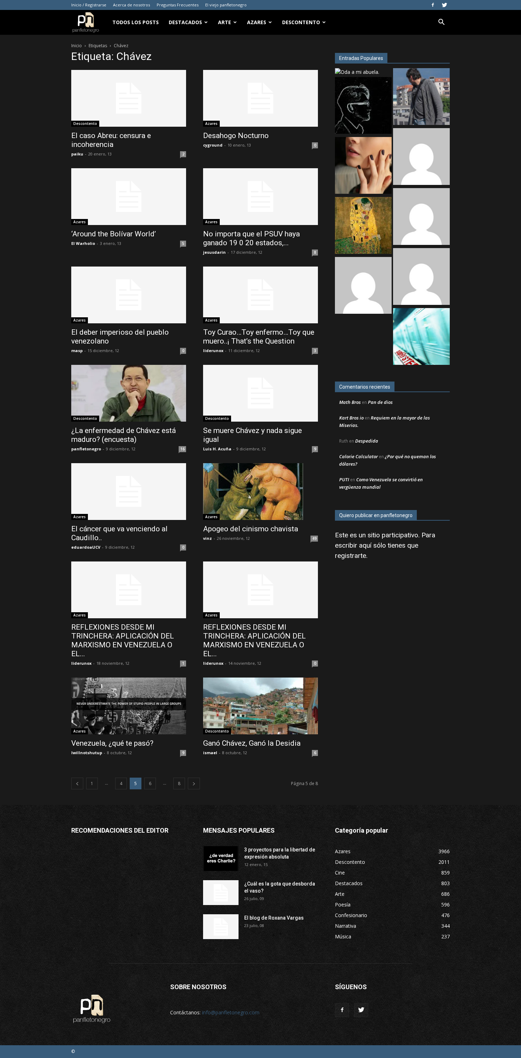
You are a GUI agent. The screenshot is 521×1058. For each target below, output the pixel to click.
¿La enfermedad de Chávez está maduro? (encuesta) (123, 435)
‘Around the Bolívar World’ (113, 234)
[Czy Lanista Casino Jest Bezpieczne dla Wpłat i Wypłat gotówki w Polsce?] (421, 217)
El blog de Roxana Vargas (274, 918)
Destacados (185, 22)
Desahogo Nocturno (236, 135)
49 (314, 538)
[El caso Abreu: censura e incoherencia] (128, 98)
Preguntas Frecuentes (177, 4)
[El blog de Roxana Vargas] (221, 926)
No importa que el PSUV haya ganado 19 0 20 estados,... (251, 238)
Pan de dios (380, 402)
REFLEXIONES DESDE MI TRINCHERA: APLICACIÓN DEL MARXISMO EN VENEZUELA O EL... (122, 640)
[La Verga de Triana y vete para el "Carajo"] (421, 97)
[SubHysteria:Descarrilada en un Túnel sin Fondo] (421, 337)
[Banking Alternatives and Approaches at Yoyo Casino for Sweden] (363, 286)
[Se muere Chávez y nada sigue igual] (260, 393)
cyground (213, 145)
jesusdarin (214, 252)
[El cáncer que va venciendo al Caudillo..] (128, 491)
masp (77, 350)
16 (182, 448)
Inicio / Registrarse (88, 4)
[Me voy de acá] (363, 166)
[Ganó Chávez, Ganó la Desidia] (260, 706)
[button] (441, 23)
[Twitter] (444, 5)
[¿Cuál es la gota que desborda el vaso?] (221, 892)
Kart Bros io (351, 418)
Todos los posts (135, 22)
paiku (77, 154)
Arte (224, 22)
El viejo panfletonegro (226, 4)
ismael (210, 752)
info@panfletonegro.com (230, 1012)
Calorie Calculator (358, 456)
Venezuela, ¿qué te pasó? (112, 743)
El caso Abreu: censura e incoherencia (111, 140)
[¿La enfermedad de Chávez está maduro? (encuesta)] (128, 393)
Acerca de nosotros (131, 4)
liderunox (213, 350)
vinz (207, 538)
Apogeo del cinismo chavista (250, 529)
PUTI (344, 479)
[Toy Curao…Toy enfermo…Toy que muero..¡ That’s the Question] (260, 295)
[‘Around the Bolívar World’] (128, 196)
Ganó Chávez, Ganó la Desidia (252, 743)
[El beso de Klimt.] (363, 226)
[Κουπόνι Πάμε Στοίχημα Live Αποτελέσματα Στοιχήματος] (421, 277)
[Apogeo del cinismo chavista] (260, 491)
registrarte (350, 556)
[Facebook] (432, 5)
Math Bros (350, 402)
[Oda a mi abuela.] (357, 72)
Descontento (301, 22)
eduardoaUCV (85, 547)
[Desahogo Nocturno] (260, 98)
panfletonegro (86, 448)
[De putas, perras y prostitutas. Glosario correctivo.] (363, 106)
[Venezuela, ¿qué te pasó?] (128, 706)
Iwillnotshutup (86, 752)
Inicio (76, 46)
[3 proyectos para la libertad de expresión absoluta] (221, 858)
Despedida (366, 441)
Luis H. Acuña (217, 448)
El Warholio (83, 243)
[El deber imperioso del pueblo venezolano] (128, 295)
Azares (256, 22)
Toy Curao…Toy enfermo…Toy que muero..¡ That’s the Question (258, 336)
